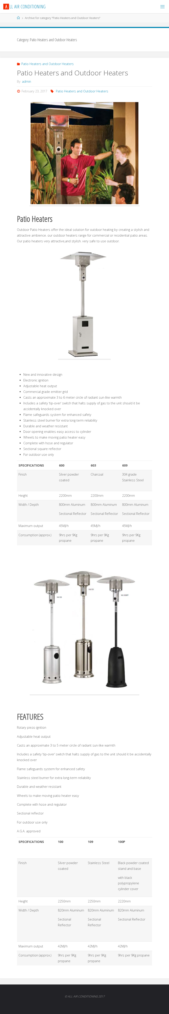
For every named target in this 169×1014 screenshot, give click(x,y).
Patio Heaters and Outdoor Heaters (47, 64)
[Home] (18, 18)
